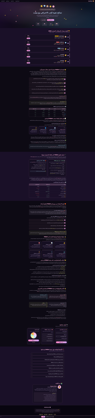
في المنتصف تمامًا (50, 338)
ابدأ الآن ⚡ (43, 416)
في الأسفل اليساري (50, 334)
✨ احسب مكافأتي (61, 342)
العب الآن (28, 38)
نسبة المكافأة (65, 334)
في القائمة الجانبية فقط (49, 340)
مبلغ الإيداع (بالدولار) (64, 331)
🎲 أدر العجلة (33, 340)
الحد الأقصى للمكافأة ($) (64, 338)
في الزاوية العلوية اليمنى (49, 336)
